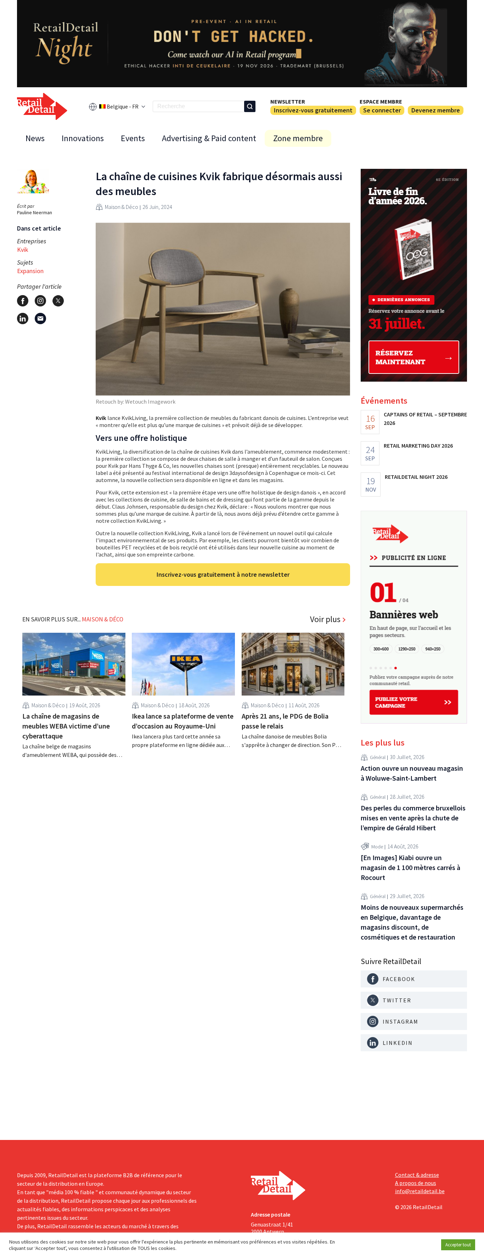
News (35, 138)
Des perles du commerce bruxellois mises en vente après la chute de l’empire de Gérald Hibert (413, 817)
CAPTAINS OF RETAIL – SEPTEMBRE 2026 (425, 418)
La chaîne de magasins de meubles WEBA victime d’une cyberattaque (66, 725)
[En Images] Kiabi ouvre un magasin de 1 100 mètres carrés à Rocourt (410, 867)
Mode (377, 846)
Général (377, 757)
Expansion (30, 271)
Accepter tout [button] (458, 1245)
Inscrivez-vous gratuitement (313, 110)
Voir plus (325, 619)
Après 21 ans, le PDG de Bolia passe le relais (285, 720)
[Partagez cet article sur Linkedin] (22, 318)
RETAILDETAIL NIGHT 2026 (416, 476)
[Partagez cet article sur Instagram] (40, 300)
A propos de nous (415, 1182)
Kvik (22, 249)
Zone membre (298, 138)
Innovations (83, 138)
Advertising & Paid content (209, 138)
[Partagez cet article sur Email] (40, 318)
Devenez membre (435, 110)
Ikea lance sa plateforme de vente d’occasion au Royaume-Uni (182, 720)
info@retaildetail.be (420, 1191)
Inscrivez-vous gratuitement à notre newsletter (223, 574)
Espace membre (381, 101)
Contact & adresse (417, 1174)
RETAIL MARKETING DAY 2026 (418, 445)
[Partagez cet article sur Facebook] (22, 300)
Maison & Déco (121, 206)
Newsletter (287, 101)
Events (133, 138)
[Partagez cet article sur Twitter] (58, 300)
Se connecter (382, 110)
